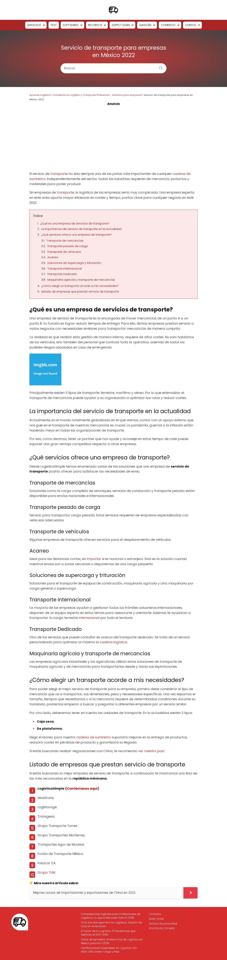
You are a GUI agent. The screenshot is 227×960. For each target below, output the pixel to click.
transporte (59, 173)
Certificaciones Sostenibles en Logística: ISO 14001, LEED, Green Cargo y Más (109, 949)
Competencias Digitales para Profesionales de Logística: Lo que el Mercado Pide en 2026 (110, 916)
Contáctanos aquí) (83, 788)
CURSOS (190, 25)
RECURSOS (95, 25)
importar (94, 559)
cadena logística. (114, 642)
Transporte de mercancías (64, 241)
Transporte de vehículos (64, 252)
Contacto (155, 914)
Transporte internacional (64, 269)
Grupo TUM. (47, 872)
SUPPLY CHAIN (121, 25)
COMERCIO (168, 25)
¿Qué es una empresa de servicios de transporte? (74, 223)
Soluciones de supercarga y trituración (74, 263)
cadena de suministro (93, 737)
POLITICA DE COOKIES (162, 928)
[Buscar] (159, 66)
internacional (89, 617)
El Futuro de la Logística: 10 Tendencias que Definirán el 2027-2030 (108, 932)
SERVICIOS (34, 25)
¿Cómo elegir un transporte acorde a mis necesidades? (80, 286)
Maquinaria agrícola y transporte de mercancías (81, 280)
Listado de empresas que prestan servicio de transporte (80, 292)
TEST (54, 25)
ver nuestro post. (151, 751)
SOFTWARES (71, 25)
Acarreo (52, 257)
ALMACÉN (145, 25)
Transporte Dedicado (62, 274)
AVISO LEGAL (156, 919)
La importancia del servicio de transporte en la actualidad (81, 229)
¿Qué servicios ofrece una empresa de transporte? (76, 235)
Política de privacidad (163, 923)
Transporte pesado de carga (67, 246)
